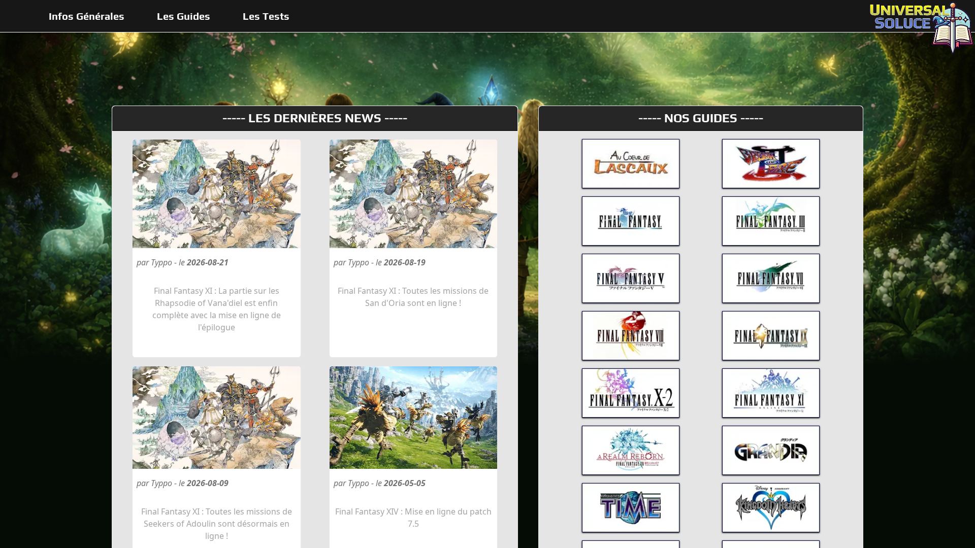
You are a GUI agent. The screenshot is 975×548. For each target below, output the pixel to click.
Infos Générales (86, 16)
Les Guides (183, 16)
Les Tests (266, 16)
